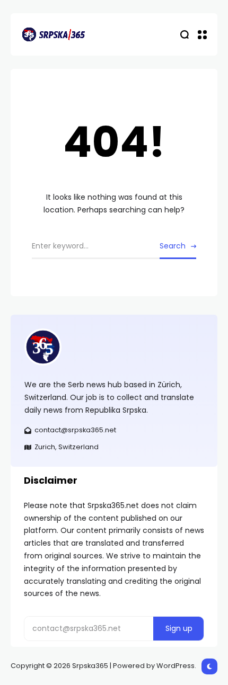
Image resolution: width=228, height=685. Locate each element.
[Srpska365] (53, 34)
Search (173, 246)
